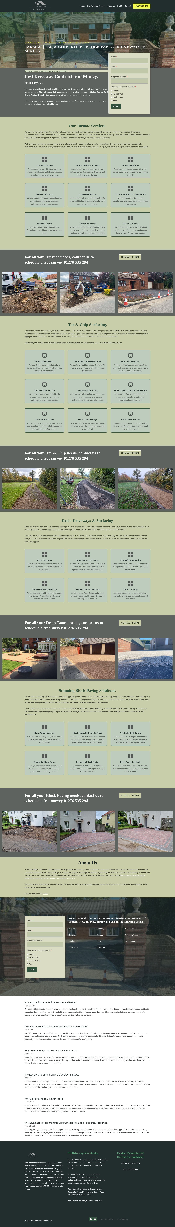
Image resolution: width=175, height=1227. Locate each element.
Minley (99, 941)
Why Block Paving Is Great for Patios (44, 1099)
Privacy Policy (122, 1219)
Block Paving (118, 97)
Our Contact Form (130, 1169)
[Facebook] (91, 1219)
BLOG (119, 6)
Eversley (100, 929)
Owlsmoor (101, 947)
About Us (111, 6)
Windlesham (130, 941)
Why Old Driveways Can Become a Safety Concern (51, 1050)
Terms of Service (108, 1219)
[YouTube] (95, 1219)
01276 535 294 (142, 6)
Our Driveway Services (96, 6)
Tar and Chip (118, 94)
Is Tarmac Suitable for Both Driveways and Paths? (51, 1002)
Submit (116, 106)
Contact (128, 6)
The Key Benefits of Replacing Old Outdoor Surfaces (52, 1074)
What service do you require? (123, 87)
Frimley (100, 935)
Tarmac (116, 91)
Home (82, 6)
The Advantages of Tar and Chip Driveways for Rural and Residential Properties (66, 1123)
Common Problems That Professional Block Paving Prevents (56, 1026)
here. (45, 894)
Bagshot (72, 935)
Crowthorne (73, 947)
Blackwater (73, 941)
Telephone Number (119, 77)
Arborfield (72, 929)
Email (114, 67)
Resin (115, 100)
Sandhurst (129, 929)
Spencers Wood (131, 935)
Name (114, 57)
